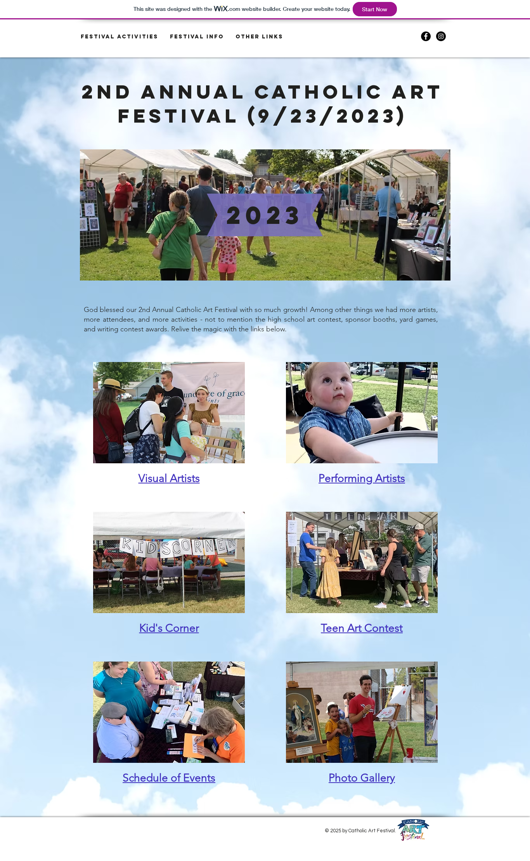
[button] (197, 37)
